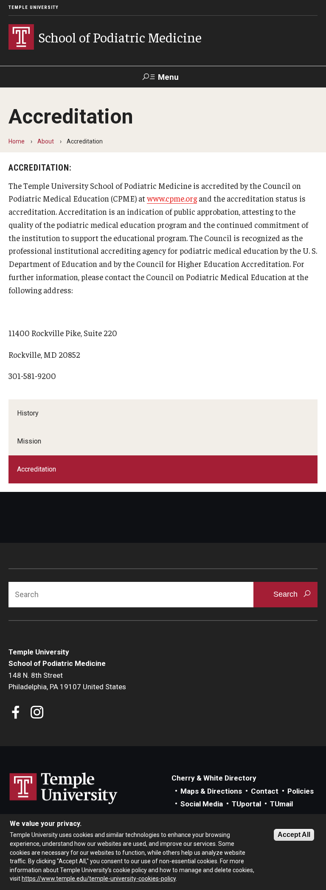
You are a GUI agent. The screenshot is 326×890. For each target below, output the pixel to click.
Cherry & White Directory (213, 778)
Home (16, 141)
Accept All (294, 834)
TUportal (246, 804)
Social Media (201, 804)
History (28, 413)
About (45, 141)
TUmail (281, 804)
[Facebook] (15, 713)
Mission (29, 441)
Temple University (33, 7)
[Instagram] (37, 713)
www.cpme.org (172, 198)
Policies (300, 791)
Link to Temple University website (63, 789)
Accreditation (36, 469)
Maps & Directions (211, 791)
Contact (264, 791)
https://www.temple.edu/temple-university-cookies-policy (99, 878)
